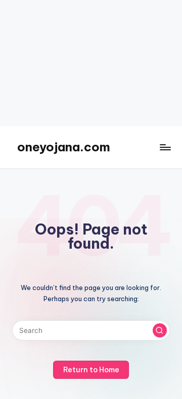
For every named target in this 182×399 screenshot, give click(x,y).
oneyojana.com (63, 146)
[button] (160, 330)
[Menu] (165, 147)
